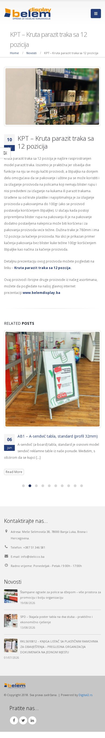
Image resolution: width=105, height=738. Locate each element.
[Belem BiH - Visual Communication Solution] (27, 13)
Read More (14, 472)
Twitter (23, 720)
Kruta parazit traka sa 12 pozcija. (43, 267)
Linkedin (32, 720)
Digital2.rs (85, 695)
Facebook (14, 720)
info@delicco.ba (32, 557)
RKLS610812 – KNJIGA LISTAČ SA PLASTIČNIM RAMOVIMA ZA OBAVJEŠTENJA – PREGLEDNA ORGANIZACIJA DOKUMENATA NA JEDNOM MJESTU (59, 646)
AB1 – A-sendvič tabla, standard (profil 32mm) (58, 436)
